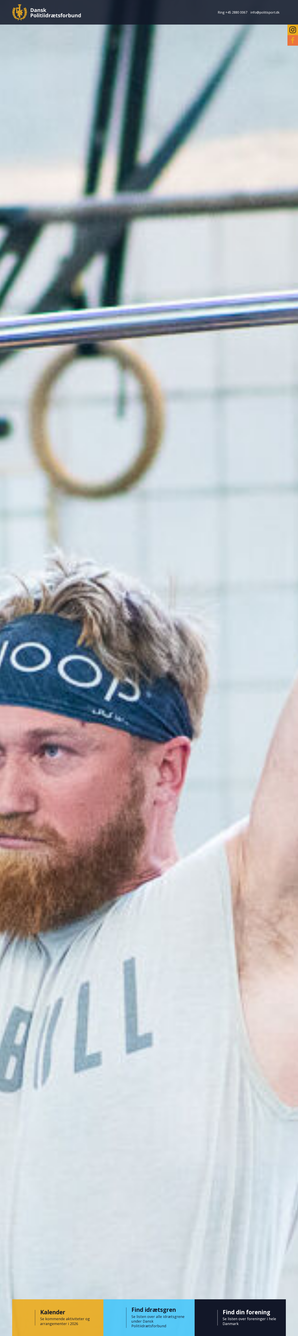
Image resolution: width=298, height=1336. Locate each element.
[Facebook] (292, 40)
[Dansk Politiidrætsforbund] (46, 12)
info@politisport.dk (265, 12)
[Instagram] (292, 30)
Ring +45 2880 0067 (232, 12)
